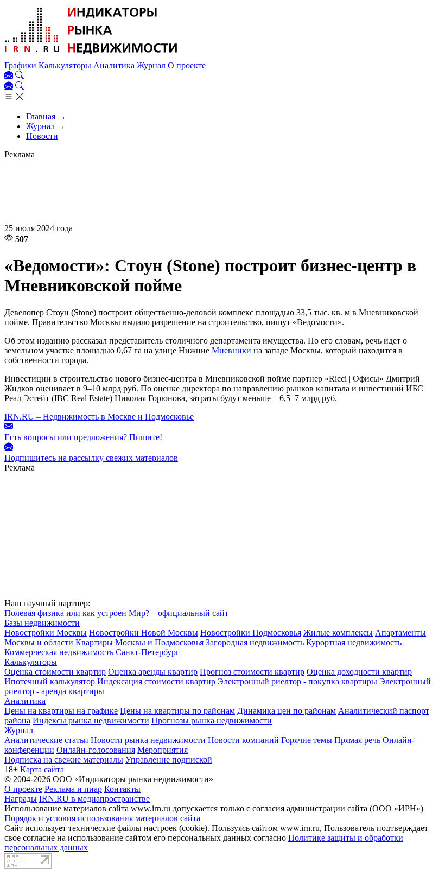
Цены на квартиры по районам (177, 710)
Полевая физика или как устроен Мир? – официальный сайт (116, 613)
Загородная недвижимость (255, 642)
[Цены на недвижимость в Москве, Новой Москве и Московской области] (91, 55)
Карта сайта (42, 769)
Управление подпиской (168, 759)
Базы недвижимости (42, 622)
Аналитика (115, 65)
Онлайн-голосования (95, 749)
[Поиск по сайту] (19, 76)
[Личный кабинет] (9, 76)
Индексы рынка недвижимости (91, 720)
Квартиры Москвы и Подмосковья (139, 642)
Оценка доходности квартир (359, 671)
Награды (20, 798)
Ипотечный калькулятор (49, 681)
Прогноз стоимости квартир (252, 671)
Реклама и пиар (73, 789)
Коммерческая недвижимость (58, 652)
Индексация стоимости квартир (156, 681)
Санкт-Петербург (148, 652)
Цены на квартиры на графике (61, 710)
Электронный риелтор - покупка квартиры (297, 681)
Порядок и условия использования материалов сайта (102, 818)
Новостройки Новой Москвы (143, 632)
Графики (21, 65)
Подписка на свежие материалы (63, 759)
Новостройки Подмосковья (250, 632)
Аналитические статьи (46, 740)
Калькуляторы (66, 65)
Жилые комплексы (338, 632)
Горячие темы (306, 740)
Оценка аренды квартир (153, 671)
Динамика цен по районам (286, 710)
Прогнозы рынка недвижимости (211, 720)
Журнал (152, 65)
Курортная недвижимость (354, 642)
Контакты (122, 789)
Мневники (231, 350)
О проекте (187, 65)
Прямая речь (357, 740)
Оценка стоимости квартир (55, 671)
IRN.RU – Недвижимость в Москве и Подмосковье (99, 416)
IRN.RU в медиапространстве (94, 798)
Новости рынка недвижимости (148, 740)
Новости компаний (243, 740)
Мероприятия (162, 749)
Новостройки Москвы (45, 632)
